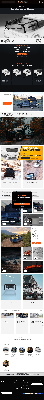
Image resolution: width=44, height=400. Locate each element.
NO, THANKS (22, 206)
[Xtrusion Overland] (22, 2)
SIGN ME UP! (22, 203)
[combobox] (8, 2)
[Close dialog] (30, 192)
